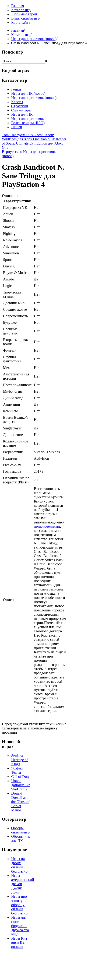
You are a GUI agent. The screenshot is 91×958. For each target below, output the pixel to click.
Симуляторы (21, 110)
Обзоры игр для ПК (20, 838)
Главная (17, 6)
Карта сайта (20, 22)
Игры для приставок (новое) (33, 39)
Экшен (16, 127)
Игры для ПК (22, 114)
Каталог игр (21, 10)
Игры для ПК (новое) (28, 93)
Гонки (16, 89)
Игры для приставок (27, 119)
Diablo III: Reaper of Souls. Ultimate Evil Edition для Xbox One (34, 143)
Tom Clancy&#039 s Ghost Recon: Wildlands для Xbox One (28, 137)
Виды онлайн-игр (25, 18)
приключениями (47, 526)
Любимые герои (24, 14)
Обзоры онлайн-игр (20, 830)
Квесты (17, 102)
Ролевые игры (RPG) (28, 123)
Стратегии (19, 106)
